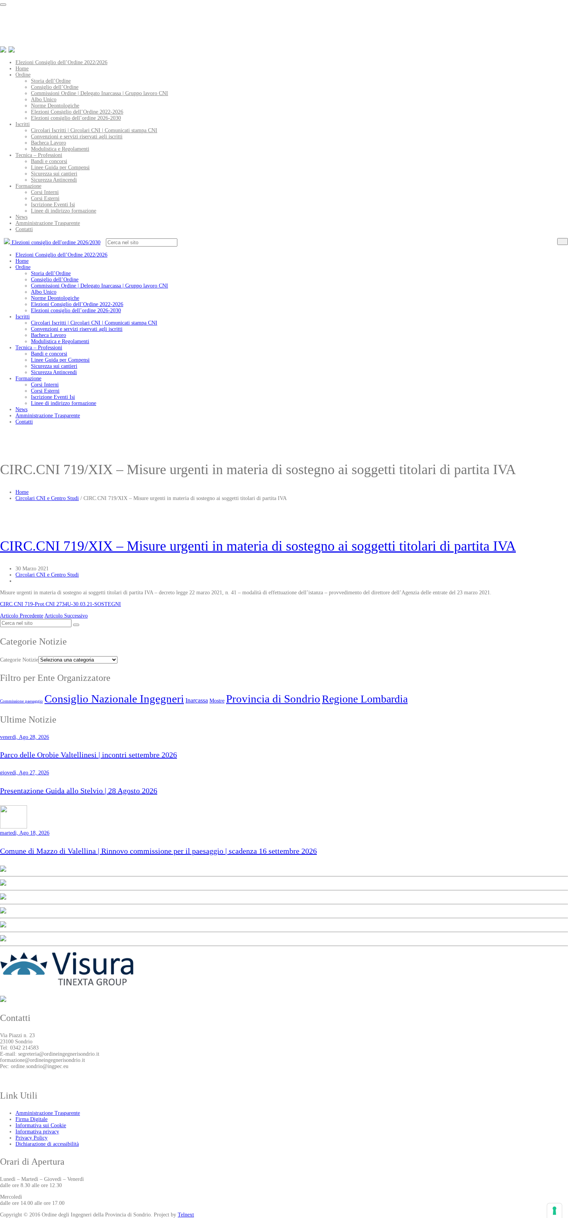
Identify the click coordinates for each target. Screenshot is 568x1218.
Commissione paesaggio (21, 701)
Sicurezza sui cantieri (54, 174)
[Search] (562, 241)
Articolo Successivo (66, 616)
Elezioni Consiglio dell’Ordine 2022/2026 (61, 62)
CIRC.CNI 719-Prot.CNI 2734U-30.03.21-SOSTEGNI (60, 604)
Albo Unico (43, 99)
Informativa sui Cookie (40, 1125)
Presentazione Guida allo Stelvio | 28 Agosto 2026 (78, 790)
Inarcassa (196, 700)
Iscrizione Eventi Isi (53, 205)
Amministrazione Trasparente (47, 223)
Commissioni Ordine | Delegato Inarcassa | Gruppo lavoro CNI (99, 93)
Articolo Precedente (21, 616)
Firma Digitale (31, 1119)
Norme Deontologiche (55, 106)
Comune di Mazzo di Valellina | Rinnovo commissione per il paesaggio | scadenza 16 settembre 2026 (158, 851)
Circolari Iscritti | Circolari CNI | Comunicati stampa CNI (94, 130)
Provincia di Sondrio (273, 698)
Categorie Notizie (19, 660)
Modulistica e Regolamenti (60, 149)
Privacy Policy (31, 1138)
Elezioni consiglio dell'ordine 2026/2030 (55, 242)
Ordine (23, 75)
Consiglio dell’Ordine (54, 87)
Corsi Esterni (45, 198)
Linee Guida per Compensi (60, 167)
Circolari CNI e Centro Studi (47, 498)
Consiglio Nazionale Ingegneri (114, 698)
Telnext (186, 1215)
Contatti (24, 229)
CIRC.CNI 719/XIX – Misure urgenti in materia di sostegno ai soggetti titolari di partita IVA (258, 546)
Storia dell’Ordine (51, 81)
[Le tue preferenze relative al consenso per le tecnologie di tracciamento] (554, 1210)
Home (22, 68)
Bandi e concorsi (49, 161)
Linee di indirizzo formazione (63, 211)
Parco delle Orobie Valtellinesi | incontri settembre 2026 (88, 754)
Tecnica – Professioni (38, 155)
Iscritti (22, 124)
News (21, 217)
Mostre (216, 700)
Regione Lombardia (365, 699)
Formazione (28, 186)
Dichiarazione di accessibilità (47, 1144)
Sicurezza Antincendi (54, 180)
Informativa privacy (37, 1132)
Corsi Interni (45, 192)
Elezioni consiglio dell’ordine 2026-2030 (76, 118)
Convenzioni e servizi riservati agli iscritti (76, 136)
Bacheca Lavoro (48, 143)
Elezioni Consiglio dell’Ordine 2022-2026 (77, 112)
